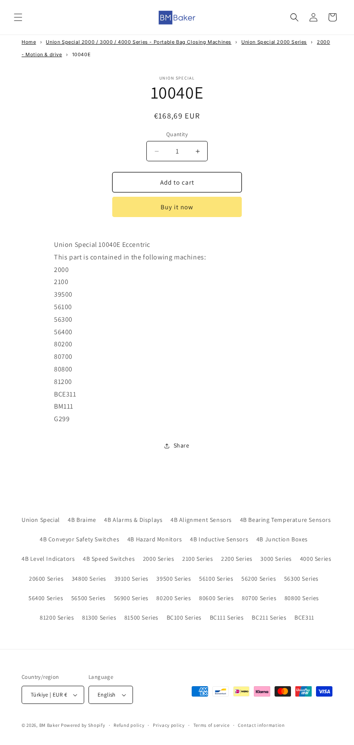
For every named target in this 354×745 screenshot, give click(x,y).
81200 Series (57, 617)
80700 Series (259, 598)
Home (29, 42)
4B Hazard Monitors (154, 539)
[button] (18, 17)
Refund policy (129, 725)
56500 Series (88, 598)
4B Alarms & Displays (133, 520)
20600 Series (46, 578)
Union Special (41, 520)
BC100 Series (184, 617)
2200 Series (237, 559)
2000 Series (158, 559)
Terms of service (211, 725)
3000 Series (276, 559)
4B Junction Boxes (282, 539)
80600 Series (216, 598)
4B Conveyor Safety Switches (79, 539)
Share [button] (182, 445)
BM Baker (49, 725)
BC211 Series (269, 617)
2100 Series (197, 559)
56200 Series (258, 578)
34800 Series (89, 578)
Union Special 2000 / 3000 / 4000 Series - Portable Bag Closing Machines (138, 42)
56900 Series (131, 598)
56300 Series (301, 578)
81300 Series (99, 617)
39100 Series (131, 578)
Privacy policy (169, 725)
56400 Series (45, 598)
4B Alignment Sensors (201, 520)
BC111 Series (227, 617)
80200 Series (173, 598)
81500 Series (141, 617)
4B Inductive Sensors (219, 539)
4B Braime (82, 520)
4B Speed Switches (109, 559)
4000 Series (316, 559)
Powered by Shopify (83, 725)
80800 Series (301, 598)
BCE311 (304, 617)
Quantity (177, 134)
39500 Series (173, 578)
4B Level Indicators (48, 559)
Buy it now (177, 207)
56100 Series (216, 578)
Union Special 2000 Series (274, 42)
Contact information (261, 725)
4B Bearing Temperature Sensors (285, 520)
